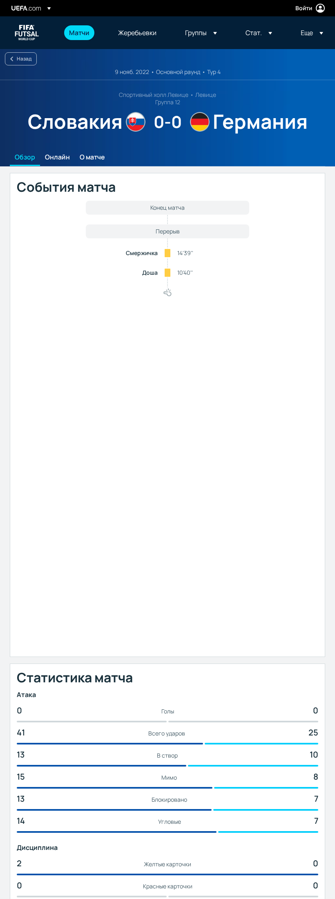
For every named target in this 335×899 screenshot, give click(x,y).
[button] (201, 32)
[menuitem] (83, 32)
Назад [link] (24, 58)
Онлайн (57, 157)
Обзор (25, 157)
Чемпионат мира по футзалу (27, 32)
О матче (92, 157)
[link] (79, 32)
